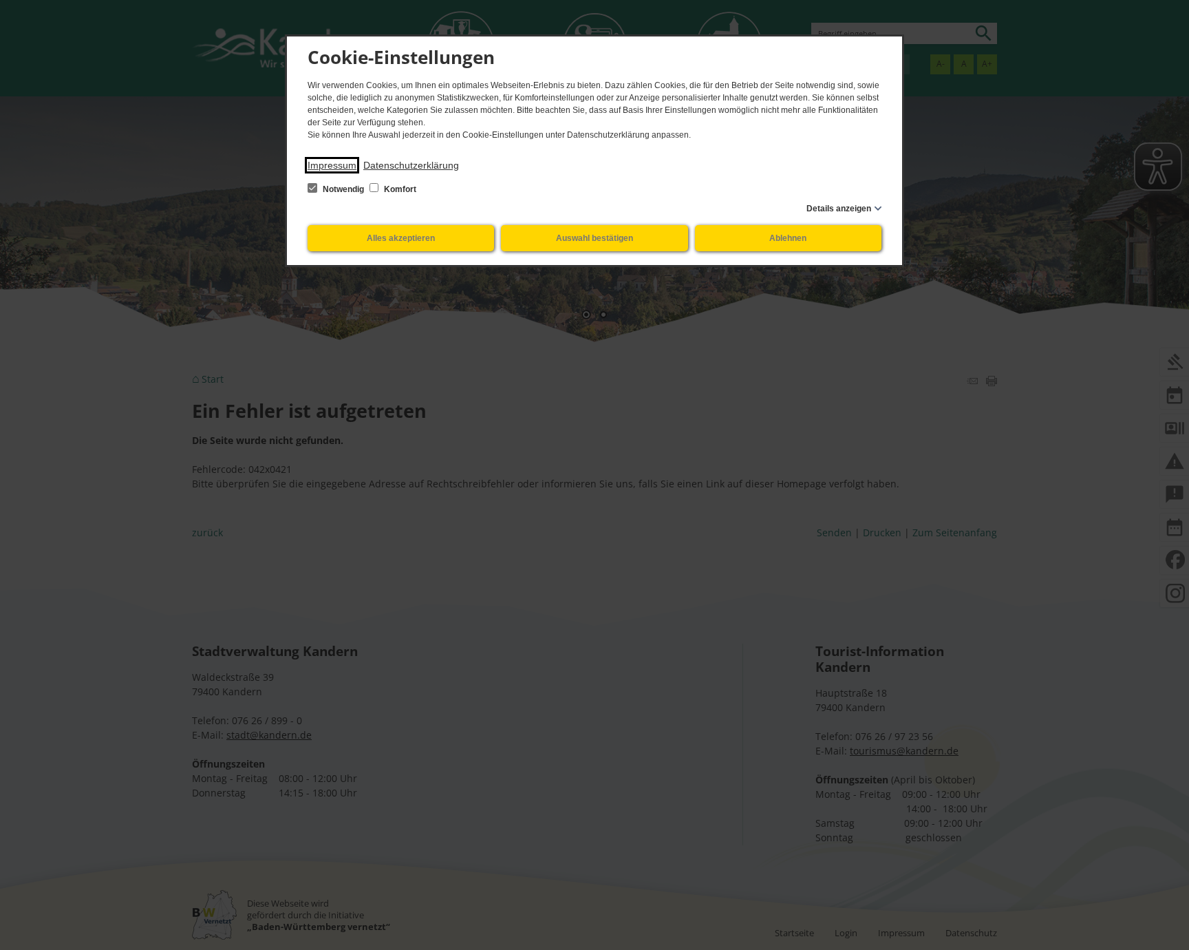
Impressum (332, 165)
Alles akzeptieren (401, 238)
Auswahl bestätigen (594, 238)
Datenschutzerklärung (411, 165)
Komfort (399, 189)
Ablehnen (787, 238)
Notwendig (343, 189)
